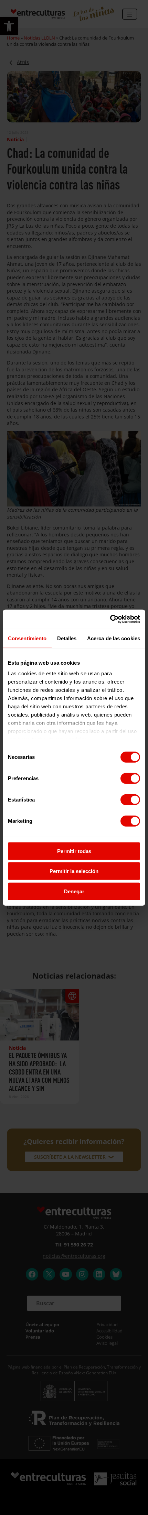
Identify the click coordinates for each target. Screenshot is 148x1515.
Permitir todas (74, 851)
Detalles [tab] (67, 638)
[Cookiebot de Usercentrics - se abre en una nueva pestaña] (110, 619)
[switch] (130, 778)
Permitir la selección (74, 871)
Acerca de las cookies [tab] (113, 638)
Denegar (74, 891)
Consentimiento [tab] (27, 638)
